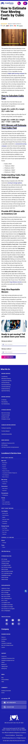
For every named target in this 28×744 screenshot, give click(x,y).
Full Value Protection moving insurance (10, 447)
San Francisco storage (6, 567)
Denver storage (4, 577)
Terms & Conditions (10, 735)
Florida (3, 498)
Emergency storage (5, 419)
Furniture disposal (5, 431)
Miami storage (4, 569)
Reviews (3, 641)
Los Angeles (4, 511)
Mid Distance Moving (6, 378)
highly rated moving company (16, 73)
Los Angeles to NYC (5, 602)
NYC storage (4, 559)
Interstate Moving (5, 382)
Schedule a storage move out (7, 660)
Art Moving (3, 399)
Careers (3, 647)
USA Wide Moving (5, 551)
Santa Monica (5, 515)
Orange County (5, 526)
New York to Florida (5, 596)
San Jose (4, 532)
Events (2, 692)
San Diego (4, 528)
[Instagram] (6, 620)
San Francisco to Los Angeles (8, 608)
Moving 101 (4, 664)
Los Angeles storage (5, 565)
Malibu (3, 517)
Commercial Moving (5, 386)
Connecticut (4, 486)
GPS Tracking (4, 445)
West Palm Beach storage (7, 571)
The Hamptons (5, 474)
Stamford (4, 490)
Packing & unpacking (6, 428)
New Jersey (4, 479)
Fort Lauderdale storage (6, 573)
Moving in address (7, 349)
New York (3, 460)
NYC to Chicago (4, 592)
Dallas (3, 547)
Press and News (5, 679)
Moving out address (7, 341)
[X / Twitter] (6, 623)
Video (2, 681)
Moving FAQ (4, 668)
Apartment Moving (5, 390)
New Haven (5, 488)
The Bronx (4, 468)
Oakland (4, 534)
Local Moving (4, 376)
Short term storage (5, 412)
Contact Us (3, 656)
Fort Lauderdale (6, 502)
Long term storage (5, 414)
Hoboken (4, 483)
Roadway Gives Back (6, 690)
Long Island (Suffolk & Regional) (9, 472)
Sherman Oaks (5, 519)
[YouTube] (12, 620)
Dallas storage (4, 579)
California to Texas (5, 588)
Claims (2, 662)
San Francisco (5, 530)
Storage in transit (5, 417)
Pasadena (4, 523)
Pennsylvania (4, 493)
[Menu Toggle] (25, 3)
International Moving (6, 384)
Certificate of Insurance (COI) (7, 443)
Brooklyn (4, 464)
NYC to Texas (4, 600)
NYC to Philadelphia (5, 610)
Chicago (4, 542)
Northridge (4, 521)
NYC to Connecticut (5, 590)
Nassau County (5, 470)
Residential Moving (5, 388)
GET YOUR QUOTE (8, 357)
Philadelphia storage (6, 575)
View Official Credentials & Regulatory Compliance (14, 732)
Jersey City (4, 481)
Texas (2, 545)
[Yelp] (18, 623)
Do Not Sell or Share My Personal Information (14, 740)
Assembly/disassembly (6, 434)
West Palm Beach (6, 504)
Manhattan (4, 462)
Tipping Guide (4, 666)
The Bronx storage (5, 561)
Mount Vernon (5, 477)
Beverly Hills (5, 513)
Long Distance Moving (6, 380)
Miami (3, 500)
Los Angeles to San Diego (7, 604)
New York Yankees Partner (7, 645)
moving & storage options (15, 183)
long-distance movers (15, 282)
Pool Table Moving (5, 403)
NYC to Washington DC (6, 598)
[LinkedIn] (18, 620)
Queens (4, 466)
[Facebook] (12, 623)
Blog (2, 677)
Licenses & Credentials (6, 643)
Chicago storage (5, 563)
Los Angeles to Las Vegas (7, 606)
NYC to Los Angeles (5, 594)
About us (3, 637)
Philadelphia (5, 495)
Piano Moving (4, 401)
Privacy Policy (19, 735)
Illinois (3, 540)
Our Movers (4, 639)
